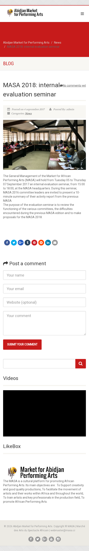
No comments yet (74, 85)
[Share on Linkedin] (48, 242)
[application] (44, 413)
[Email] (55, 242)
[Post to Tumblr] (27, 242)
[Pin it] (34, 242)
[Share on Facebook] (7, 242)
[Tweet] (14, 242)
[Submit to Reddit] (41, 242)
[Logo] (29, 13)
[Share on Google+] (21, 242)
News (28, 113)
